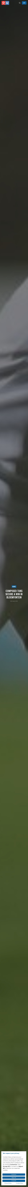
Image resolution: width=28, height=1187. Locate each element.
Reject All (14, 1177)
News (14, 587)
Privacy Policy (8, 1183)
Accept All (14, 1180)
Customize (13, 1174)
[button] (24, 3)
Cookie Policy (19, 1183)
